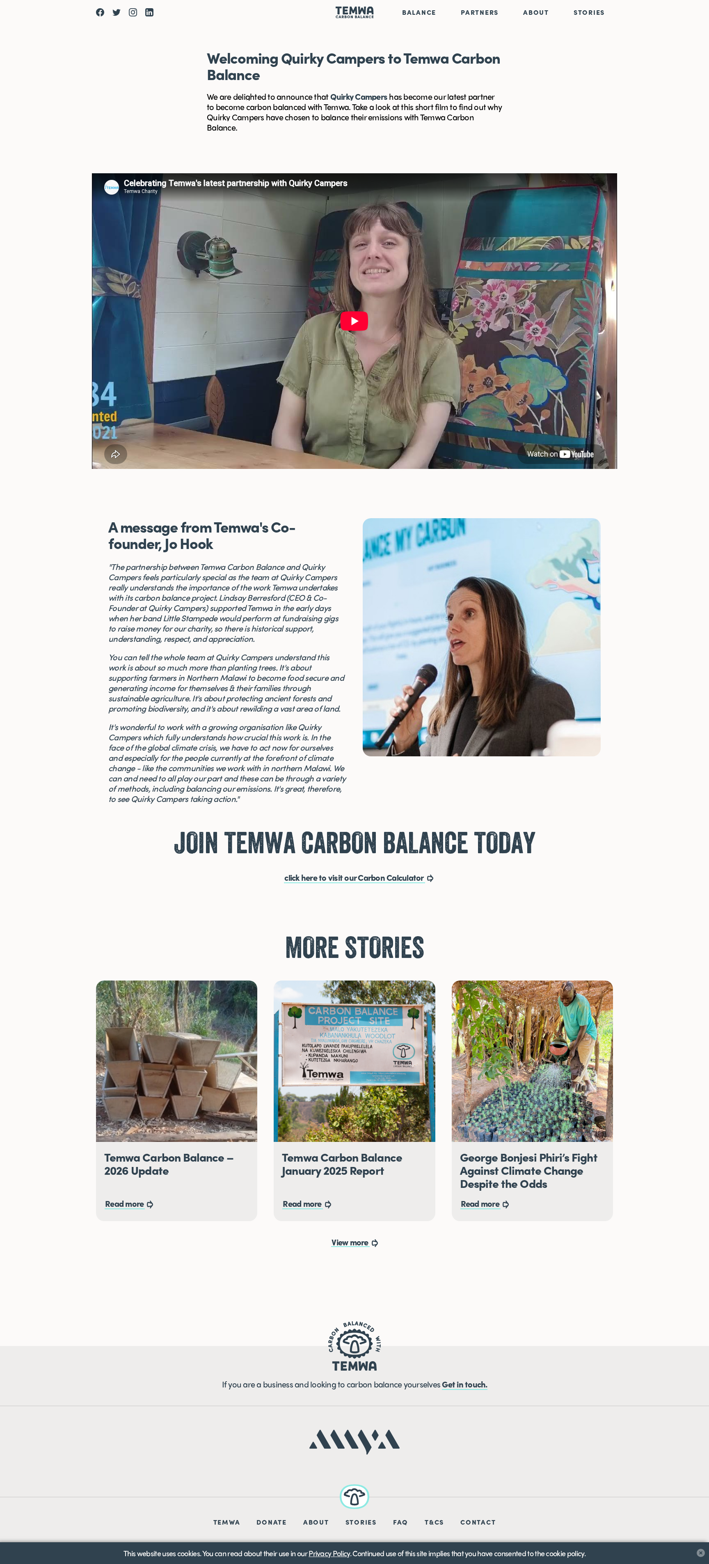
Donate (271, 1522)
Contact (478, 1522)
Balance (419, 12)
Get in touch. (464, 1384)
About (536, 12)
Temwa (226, 1522)
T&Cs (434, 1522)
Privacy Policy (329, 1553)
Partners (480, 12)
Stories (589, 12)
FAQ (400, 1522)
